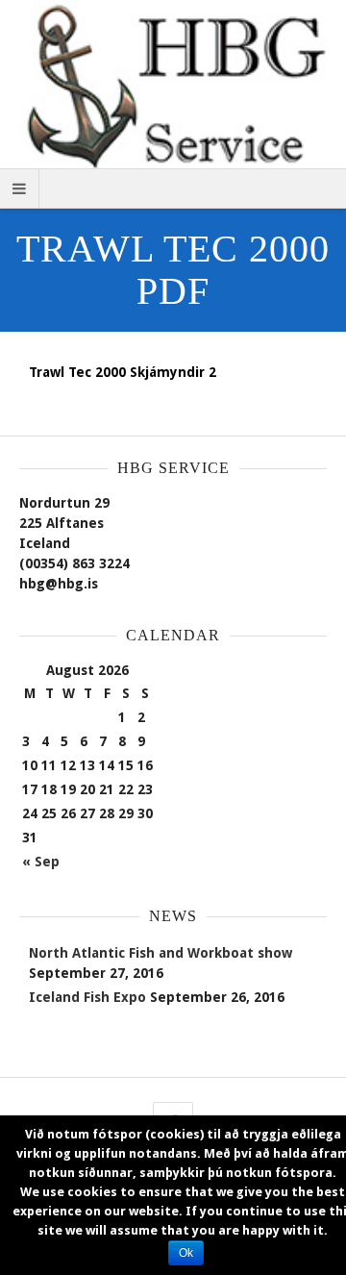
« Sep (41, 861)
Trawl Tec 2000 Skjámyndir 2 (122, 372)
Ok (186, 1253)
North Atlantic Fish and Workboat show (160, 953)
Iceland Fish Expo (87, 997)
